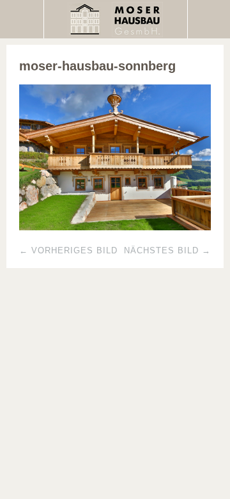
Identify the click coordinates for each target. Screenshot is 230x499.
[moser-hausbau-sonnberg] (115, 226)
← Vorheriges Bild (68, 250)
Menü (22, 19)
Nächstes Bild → (167, 250)
